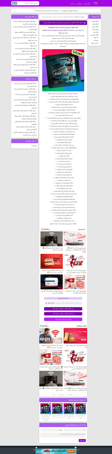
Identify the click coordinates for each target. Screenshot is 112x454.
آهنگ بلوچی (95, 21)
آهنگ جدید (87, 3)
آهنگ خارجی (95, 27)
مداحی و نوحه (94, 43)
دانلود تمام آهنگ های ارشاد (63, 319)
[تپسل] (36, 447)
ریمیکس (79, 3)
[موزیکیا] (96, 3)
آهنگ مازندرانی (94, 35)
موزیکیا (82, 17)
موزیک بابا (34, 146)
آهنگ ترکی (95, 24)
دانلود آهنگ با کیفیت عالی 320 (62, 309)
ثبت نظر (82, 440)
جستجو (14, 3)
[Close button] (75, 447)
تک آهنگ (77, 17)
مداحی (72, 3)
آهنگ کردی (95, 29)
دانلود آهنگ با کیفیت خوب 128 (62, 314)
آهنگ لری (95, 32)
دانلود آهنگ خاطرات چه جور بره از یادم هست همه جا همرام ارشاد (63, 23)
